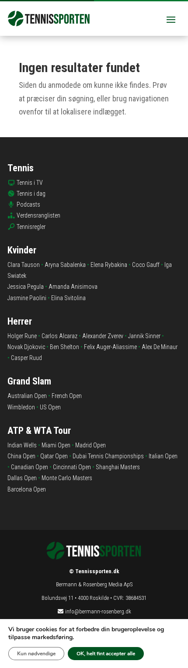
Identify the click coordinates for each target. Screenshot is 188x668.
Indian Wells (22, 445)
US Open (50, 407)
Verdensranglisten (38, 215)
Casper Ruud (26, 357)
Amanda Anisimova (73, 286)
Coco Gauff (146, 264)
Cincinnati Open (72, 467)
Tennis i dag (31, 193)
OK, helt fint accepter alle (106, 653)
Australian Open (27, 395)
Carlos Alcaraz (59, 335)
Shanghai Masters (118, 467)
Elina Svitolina (68, 297)
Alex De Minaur (160, 346)
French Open (67, 395)
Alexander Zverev (102, 335)
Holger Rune (22, 335)
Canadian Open (29, 467)
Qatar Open (54, 456)
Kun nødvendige (36, 653)
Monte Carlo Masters (67, 477)
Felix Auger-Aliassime (110, 346)
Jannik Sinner (144, 335)
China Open (21, 456)
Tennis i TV (30, 182)
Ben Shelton (64, 346)
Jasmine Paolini (26, 297)
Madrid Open (90, 445)
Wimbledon (21, 407)
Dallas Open (22, 477)
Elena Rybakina (109, 264)
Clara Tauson (23, 264)
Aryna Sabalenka (65, 264)
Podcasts (28, 204)
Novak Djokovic (26, 346)
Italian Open (163, 456)
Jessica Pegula (25, 286)
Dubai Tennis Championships (108, 456)
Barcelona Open (26, 489)
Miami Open (56, 445)
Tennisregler (31, 226)
